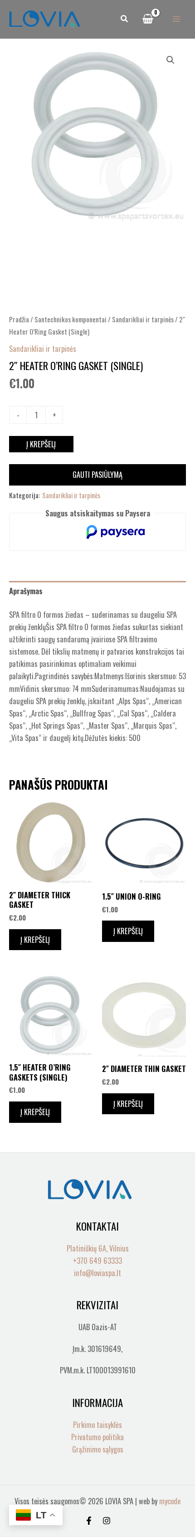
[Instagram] (106, 1521)
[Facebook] (89, 1521)
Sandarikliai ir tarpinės (143, 319)
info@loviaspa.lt (97, 1272)
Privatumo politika (97, 1436)
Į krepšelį (41, 444)
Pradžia (19, 319)
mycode (169, 1501)
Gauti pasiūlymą (97, 474)
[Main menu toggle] (176, 19)
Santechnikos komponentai (70, 319)
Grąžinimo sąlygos (97, 1449)
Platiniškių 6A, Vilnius (98, 1248)
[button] (125, 19)
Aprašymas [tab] (26, 590)
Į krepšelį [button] (35, 939)
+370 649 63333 (97, 1260)
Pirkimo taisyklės (97, 1424)
